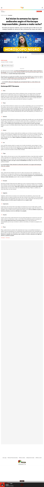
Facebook (18, 57)
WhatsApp (23, 57)
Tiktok (17, 450)
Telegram (26, 57)
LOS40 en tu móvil (38, 457)
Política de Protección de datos (13, 457)
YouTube (22, 450)
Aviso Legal (4, 457)
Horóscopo (8, 237)
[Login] (42, 8)
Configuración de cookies (30, 457)
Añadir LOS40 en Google (8, 65)
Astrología (3, 237)
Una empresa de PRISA (22, 461)
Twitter (21, 57)
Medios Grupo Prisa (22, 464)
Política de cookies (22, 457)
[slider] (22, 482)
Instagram (20, 450)
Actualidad (10, 15)
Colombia (3, 11)
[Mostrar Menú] (1, 7)
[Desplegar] (22, 480)
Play (22, 484)
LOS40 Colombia (22, 8)
